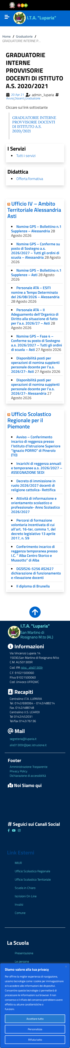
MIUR (18, 862)
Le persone (22, 961)
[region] (35, 1005)
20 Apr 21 (17, 94)
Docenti (19, 98)
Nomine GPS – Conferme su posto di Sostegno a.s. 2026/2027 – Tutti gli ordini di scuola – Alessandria (35, 250)
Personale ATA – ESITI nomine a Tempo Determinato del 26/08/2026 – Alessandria (35, 292)
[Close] (66, 966)
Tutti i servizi (26, 155)
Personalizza (35, 1029)
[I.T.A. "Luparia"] (19, 17)
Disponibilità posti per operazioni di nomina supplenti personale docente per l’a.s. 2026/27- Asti (35, 364)
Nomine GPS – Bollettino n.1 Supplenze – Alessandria (36, 229)
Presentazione (24, 953)
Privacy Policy (18, 771)
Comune (20, 912)
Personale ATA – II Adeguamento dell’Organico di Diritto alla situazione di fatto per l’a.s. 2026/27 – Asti (35, 316)
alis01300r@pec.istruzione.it (28, 745)
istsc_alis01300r (32, 667)
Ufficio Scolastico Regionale (32, 871)
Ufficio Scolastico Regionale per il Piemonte (29, 420)
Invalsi (19, 904)
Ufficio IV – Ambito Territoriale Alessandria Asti (34, 209)
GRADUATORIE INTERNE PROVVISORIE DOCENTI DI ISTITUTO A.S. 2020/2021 (34, 124)
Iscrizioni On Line (26, 896)
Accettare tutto (35, 1019)
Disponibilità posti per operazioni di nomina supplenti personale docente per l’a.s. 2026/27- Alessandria (35, 386)
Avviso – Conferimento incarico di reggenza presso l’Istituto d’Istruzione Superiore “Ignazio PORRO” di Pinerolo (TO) (35, 445)
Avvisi (10, 98)
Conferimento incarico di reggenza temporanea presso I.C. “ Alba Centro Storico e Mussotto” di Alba (34, 553)
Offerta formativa (29, 178)
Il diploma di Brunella (33, 586)
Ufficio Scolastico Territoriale (33, 879)
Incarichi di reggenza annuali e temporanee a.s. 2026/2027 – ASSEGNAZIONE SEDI (36, 468)
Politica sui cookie (25, 1009)
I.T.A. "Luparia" (41, 17)
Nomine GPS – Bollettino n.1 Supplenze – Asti (36, 272)
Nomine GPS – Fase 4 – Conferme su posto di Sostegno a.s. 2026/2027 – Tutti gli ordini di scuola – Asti (36, 342)
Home (6, 36)
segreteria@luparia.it (23, 738)
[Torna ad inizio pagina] (35, 615)
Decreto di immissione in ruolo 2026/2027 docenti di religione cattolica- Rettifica (33, 485)
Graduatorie (24, 36)
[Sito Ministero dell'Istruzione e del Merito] (20, 5)
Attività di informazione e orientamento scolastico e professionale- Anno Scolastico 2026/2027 (35, 504)
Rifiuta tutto (35, 1040)
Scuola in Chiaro (25, 887)
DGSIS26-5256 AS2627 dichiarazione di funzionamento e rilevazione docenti (36, 573)
